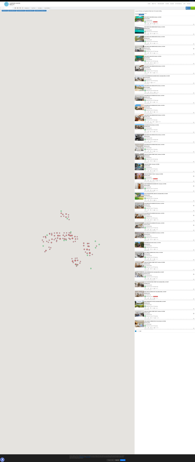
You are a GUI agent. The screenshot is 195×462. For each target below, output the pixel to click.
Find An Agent (161, 3)
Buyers (167, 3)
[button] (2, 460)
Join (184, 3)
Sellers (172, 3)
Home (149, 3)
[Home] (6, 4)
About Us (154, 3)
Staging (188, 3)
